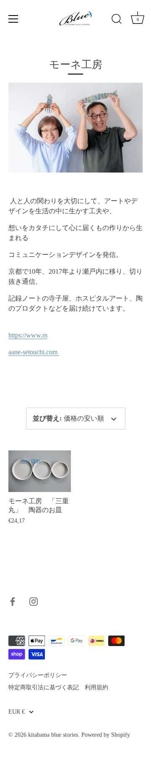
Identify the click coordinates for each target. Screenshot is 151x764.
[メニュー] (13, 19)
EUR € (16, 712)
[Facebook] (12, 600)
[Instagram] (33, 600)
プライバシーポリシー (37, 675)
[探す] (116, 20)
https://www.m (27, 335)
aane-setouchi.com (33, 352)
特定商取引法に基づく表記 (43, 687)
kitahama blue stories (53, 735)
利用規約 (96, 687)
